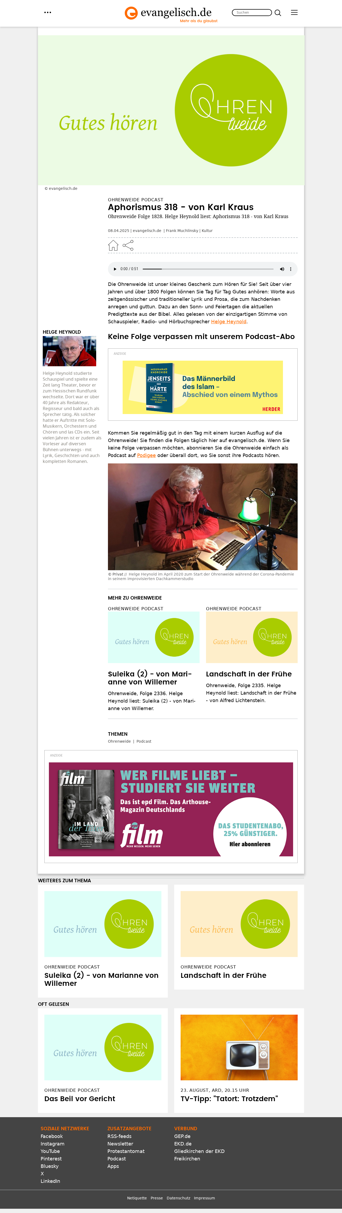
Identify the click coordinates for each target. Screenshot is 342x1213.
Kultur (207, 231)
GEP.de (182, 1136)
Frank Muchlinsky (182, 231)
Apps (113, 1166)
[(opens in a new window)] (203, 387)
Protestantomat (126, 1151)
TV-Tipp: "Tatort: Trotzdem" (229, 1099)
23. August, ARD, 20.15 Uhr (215, 1090)
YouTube (50, 1151)
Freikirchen (187, 1158)
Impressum (204, 1198)
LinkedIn (50, 1181)
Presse (157, 1198)
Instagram (53, 1144)
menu (47, 12)
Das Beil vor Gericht (79, 1099)
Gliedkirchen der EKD (199, 1151)
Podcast (144, 741)
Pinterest (51, 1158)
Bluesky (50, 1166)
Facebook (52, 1136)
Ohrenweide (119, 741)
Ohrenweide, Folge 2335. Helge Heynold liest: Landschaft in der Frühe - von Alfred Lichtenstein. (251, 693)
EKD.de (183, 1144)
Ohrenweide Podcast (135, 608)
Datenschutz (178, 1198)
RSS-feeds (119, 1136)
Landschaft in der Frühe (249, 674)
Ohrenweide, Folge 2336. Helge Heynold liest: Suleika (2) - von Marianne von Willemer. (152, 701)
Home (113, 245)
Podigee (146, 455)
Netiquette (137, 1198)
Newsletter (120, 1144)
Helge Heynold (228, 321)
